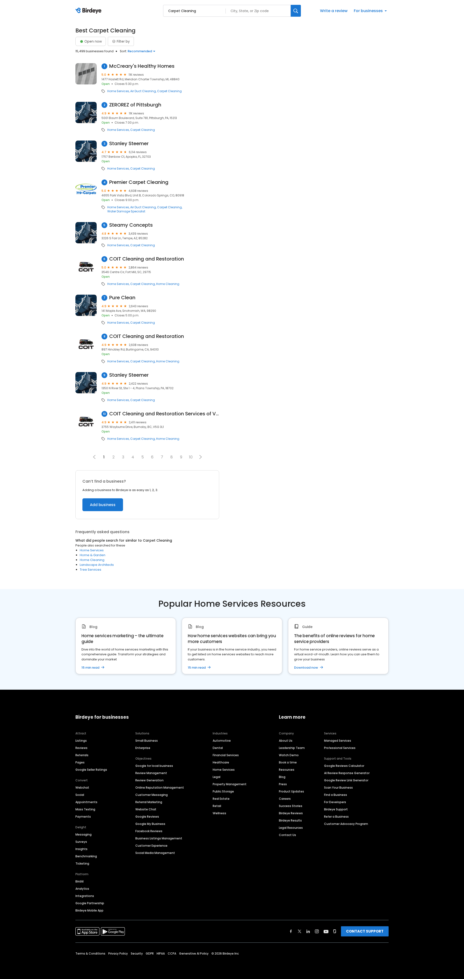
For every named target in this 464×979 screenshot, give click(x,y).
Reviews (81, 748)
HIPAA (161, 953)
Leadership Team (292, 748)
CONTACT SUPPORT (365, 931)
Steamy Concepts (131, 225)
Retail (217, 806)
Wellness (219, 813)
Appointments (86, 802)
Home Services (118, 91)
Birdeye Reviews (291, 813)
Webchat (82, 787)
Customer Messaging (151, 795)
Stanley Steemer (129, 144)
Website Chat (145, 809)
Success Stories (290, 806)
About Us (285, 741)
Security (137, 953)
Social (79, 795)
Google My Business (150, 824)
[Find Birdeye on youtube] (326, 931)
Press (283, 784)
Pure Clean (122, 298)
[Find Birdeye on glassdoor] (334, 931)
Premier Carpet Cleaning (138, 182)
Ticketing (82, 863)
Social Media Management (155, 853)
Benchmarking (86, 856)
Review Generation (149, 780)
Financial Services (226, 755)
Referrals (81, 755)
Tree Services (90, 569)
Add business (103, 504)
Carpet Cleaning (169, 91)
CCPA (172, 953)
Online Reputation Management (159, 787)
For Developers (335, 802)
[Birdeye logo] (89, 10)
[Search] (296, 11)
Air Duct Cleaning (143, 91)
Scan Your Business (338, 787)
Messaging (83, 834)
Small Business (146, 741)
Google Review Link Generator (346, 780)
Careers (285, 799)
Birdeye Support (336, 809)
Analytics (82, 889)
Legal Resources (291, 828)
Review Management (151, 773)
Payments (83, 817)
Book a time (288, 762)
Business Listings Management (158, 838)
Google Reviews (147, 817)
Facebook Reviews (148, 831)
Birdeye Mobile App (89, 910)
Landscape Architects (97, 564)
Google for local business (154, 766)
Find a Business (335, 795)
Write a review (334, 11)
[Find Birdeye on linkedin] (308, 931)
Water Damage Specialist (126, 211)
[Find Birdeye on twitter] (299, 931)
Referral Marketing (148, 802)
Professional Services (339, 748)
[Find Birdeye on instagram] (317, 931)
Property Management (229, 784)
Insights (81, 849)
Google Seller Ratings (91, 770)
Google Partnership (89, 903)
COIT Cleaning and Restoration (146, 259)
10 (191, 457)
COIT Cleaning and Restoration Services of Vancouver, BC (164, 414)
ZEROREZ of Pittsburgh (135, 105)
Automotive (222, 741)
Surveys (81, 842)
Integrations (84, 896)
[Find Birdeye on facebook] (291, 931)
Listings (81, 741)
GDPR (150, 953)
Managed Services (337, 741)
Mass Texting (85, 809)
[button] (200, 457)
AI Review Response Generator (347, 773)
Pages (80, 762)
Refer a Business (336, 817)
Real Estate (221, 799)
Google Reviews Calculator (344, 766)
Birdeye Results (290, 820)
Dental (218, 748)
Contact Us (287, 835)
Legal (216, 777)
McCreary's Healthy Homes (141, 66)
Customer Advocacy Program (346, 824)
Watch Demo (289, 755)
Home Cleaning (167, 284)
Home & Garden (92, 555)
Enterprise (142, 748)
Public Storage (223, 791)
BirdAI (79, 881)
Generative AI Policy (194, 953)
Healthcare (221, 762)
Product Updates (291, 791)
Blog (282, 777)
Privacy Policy (118, 953)
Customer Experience (151, 846)
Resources (286, 770)
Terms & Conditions (90, 953)
